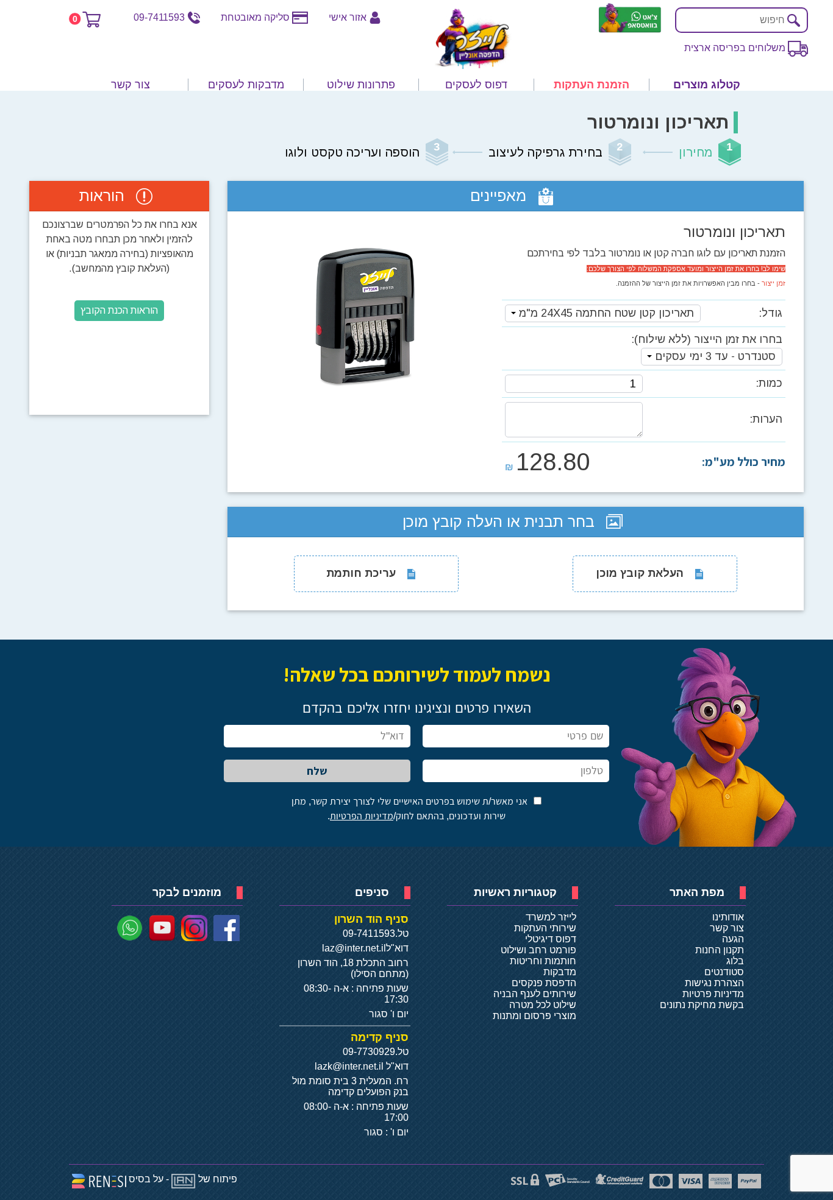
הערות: (765, 419)
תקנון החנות (719, 950)
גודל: (770, 313)
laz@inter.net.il (354, 948)
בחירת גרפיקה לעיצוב (545, 152)
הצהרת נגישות (714, 983)
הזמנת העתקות (591, 85)
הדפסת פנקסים (544, 983)
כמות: (769, 383)
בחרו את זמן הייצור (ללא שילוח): (706, 339)
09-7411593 (159, 17)
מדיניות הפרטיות (361, 816)
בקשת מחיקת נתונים (702, 1005)
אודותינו (728, 917)
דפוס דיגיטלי (550, 939)
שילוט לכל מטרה (542, 1005)
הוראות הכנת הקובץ (119, 310)
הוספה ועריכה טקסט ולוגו (352, 152)
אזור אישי (347, 17)
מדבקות (559, 972)
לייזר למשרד (551, 917)
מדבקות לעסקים (246, 85)
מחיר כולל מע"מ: (743, 462)
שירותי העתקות (545, 928)
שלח (317, 771)
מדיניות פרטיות (713, 994)
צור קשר (130, 85)
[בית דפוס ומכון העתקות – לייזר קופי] (473, 39)
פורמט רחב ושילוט (538, 950)
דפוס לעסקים (476, 85)
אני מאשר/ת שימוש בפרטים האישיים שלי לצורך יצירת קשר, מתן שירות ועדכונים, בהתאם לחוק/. (409, 808)
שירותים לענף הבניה (534, 994)
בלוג (735, 961)
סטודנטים (724, 972)
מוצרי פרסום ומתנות (534, 1016)
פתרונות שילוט (361, 85)
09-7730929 (369, 1051)
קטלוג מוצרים (706, 85)
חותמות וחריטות (543, 961)
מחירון (695, 152)
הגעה (733, 939)
